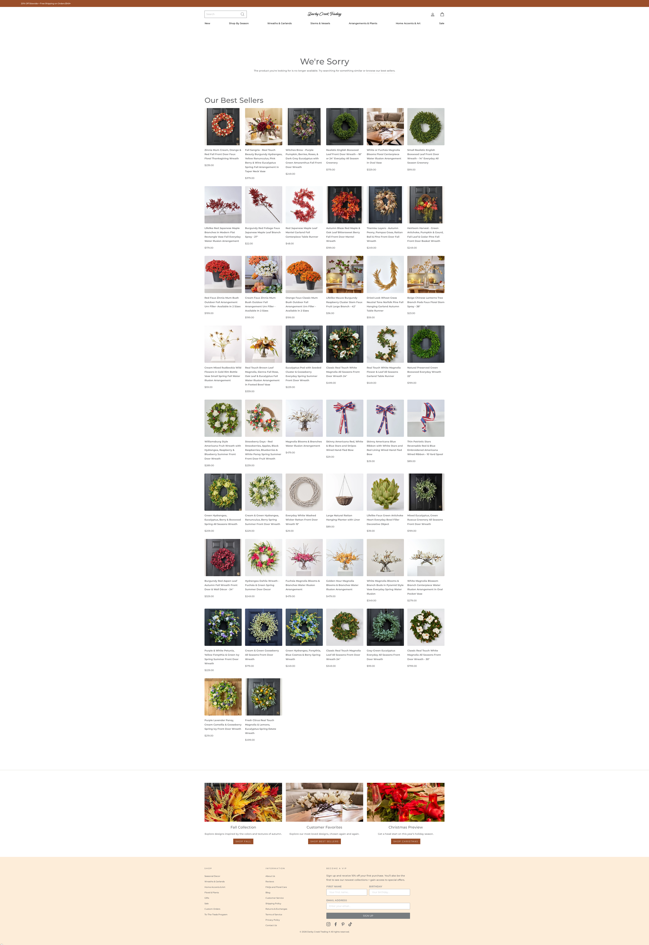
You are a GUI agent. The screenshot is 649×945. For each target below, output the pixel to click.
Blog (268, 892)
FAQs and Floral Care (276, 887)
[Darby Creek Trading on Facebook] (336, 924)
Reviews (270, 881)
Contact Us (271, 925)
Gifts (207, 898)
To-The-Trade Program (216, 914)
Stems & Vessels (320, 23)
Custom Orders (212, 909)
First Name (334, 886)
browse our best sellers (380, 70)
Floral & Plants (212, 892)
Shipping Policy (273, 903)
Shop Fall (243, 841)
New (207, 23)
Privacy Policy (273, 920)
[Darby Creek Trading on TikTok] (350, 924)
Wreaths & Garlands (279, 23)
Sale (441, 23)
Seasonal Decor (212, 876)
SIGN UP (368, 915)
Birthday (375, 886)
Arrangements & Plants (363, 23)
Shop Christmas (405, 841)
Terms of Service (274, 914)
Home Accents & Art (408, 23)
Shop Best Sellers (324, 841)
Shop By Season (239, 23)
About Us (270, 876)
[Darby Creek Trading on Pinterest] (343, 924)
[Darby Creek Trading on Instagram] (328, 924)
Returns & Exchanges (276, 909)
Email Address (336, 900)
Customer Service (275, 898)
